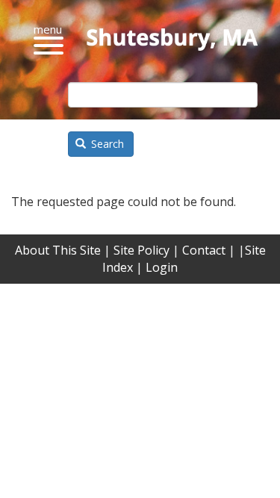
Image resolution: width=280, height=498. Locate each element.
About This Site (58, 250)
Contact (203, 250)
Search (106, 144)
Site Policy (141, 250)
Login (162, 267)
